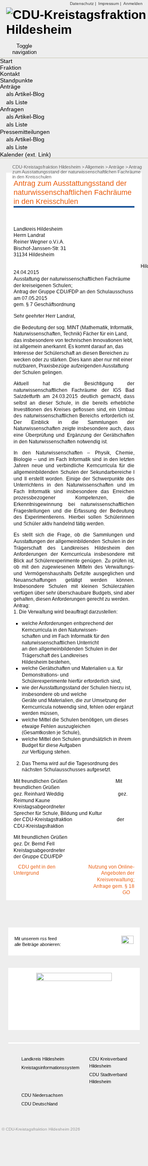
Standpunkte (16, 80)
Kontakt (10, 73)
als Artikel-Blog (25, 94)
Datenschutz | (83, 3)
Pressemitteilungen (25, 132)
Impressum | (109, 3)
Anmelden (133, 3)
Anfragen (12, 109)
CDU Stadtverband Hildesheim (108, 1078)
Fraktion (10, 67)
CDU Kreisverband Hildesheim (108, 1062)
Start (6, 61)
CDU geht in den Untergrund (35, 870)
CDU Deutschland (39, 1103)
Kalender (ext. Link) (25, 154)
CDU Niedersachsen (42, 1095)
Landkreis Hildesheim (42, 1058)
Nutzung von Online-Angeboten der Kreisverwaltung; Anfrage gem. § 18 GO (111, 879)
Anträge (10, 86)
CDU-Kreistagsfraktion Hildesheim (46, 166)
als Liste (17, 102)
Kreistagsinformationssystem (44, 1067)
